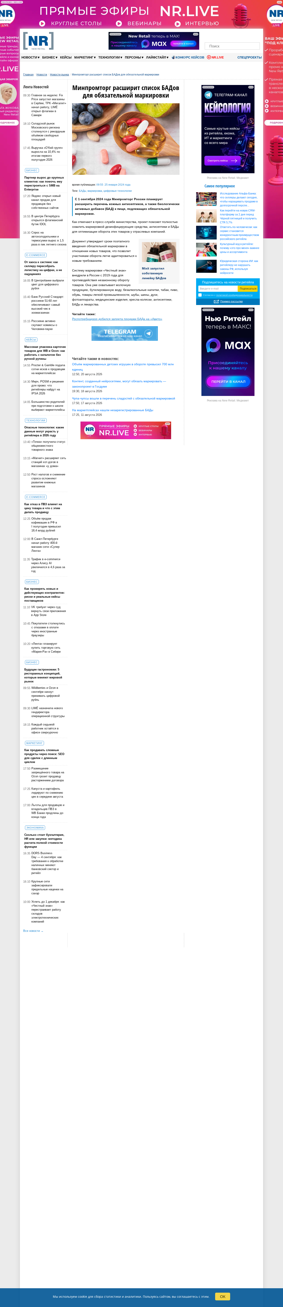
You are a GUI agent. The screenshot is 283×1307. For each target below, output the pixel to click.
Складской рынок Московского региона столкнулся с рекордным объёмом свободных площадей (48, 131)
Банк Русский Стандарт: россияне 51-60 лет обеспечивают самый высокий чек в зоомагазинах (47, 304)
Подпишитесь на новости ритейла (228, 282)
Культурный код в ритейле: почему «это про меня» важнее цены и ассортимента (239, 248)
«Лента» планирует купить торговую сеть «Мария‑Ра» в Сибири (46, 647)
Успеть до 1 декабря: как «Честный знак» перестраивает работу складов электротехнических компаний (48, 911)
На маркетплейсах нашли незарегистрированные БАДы (112, 410)
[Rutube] (247, 35)
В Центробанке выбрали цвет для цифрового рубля (47, 284)
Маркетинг (85, 57)
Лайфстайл (157, 57)
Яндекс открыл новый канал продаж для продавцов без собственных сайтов (46, 201)
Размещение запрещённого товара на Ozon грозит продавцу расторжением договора (47, 774)
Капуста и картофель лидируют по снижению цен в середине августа (47, 792)
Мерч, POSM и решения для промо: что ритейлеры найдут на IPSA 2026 (47, 387)
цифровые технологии (117, 190)
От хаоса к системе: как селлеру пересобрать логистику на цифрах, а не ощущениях (43, 268)
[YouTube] (240, 35)
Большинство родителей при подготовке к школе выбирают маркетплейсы (48, 405)
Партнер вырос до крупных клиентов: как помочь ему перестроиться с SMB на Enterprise (44, 183)
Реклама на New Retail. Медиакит (228, 177)
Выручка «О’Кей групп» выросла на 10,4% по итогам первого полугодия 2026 (47, 153)
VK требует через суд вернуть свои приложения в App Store (48, 611)
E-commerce (35, 255)
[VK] (217, 35)
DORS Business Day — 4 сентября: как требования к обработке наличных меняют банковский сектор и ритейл (47, 863)
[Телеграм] (209, 35)
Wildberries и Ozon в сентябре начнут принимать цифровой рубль (45, 693)
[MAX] (225, 35)
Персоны (134, 57)
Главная (28, 74)
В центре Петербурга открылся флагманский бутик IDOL (47, 220)
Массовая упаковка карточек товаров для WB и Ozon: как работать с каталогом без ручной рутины (45, 352)
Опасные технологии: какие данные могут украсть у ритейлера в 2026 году (44, 431)
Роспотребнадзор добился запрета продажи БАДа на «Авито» (117, 319)
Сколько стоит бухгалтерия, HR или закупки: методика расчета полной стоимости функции (44, 840)
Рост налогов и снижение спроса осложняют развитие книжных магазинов (48, 480)
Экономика (35, 827)
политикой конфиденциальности (234, 295)
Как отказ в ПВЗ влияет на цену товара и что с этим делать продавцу (43, 508)
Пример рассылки (231, 301)
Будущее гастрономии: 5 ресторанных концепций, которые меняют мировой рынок (43, 675)
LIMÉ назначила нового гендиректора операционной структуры (48, 712)
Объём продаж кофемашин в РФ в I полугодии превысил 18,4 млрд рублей (46, 524)
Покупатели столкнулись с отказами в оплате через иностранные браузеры (48, 629)
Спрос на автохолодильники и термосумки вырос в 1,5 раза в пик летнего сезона (48, 238)
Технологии (110, 57)
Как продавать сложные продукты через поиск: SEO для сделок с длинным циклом (44, 756)
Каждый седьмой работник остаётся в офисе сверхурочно (45, 728)
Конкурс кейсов (190, 57)
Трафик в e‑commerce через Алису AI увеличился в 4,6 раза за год (48, 565)
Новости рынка (59, 74)
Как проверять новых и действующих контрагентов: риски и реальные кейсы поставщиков (44, 594)
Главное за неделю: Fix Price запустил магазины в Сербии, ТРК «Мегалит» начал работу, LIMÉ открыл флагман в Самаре (48, 105)
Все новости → (33, 930)
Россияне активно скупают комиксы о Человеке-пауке (44, 325)
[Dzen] (232, 35)
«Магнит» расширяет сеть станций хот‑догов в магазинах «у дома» (48, 462)
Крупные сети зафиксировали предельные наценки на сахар (47, 887)
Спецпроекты (249, 57)
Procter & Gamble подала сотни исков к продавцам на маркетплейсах (48, 369)
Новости (30, 57)
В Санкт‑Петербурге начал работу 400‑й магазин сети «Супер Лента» (45, 544)
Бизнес (49, 57)
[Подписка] (255, 35)
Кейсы (66, 57)
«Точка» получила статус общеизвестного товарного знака (48, 445)
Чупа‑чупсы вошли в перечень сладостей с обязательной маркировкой (123, 398)
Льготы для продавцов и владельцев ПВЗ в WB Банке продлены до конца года (47, 811)
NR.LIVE (218, 57)
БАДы (82, 190)
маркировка (95, 190)
